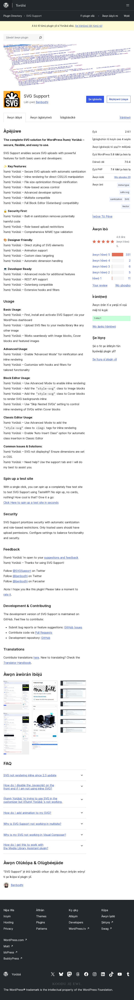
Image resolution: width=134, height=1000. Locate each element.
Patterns (41, 928)
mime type (123, 185)
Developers (76, 922)
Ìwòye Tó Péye (102, 216)
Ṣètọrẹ (107, 922)
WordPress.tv (79, 928)
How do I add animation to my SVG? (27, 813)
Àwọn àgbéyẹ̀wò (41, 117)
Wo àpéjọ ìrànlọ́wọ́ (104, 326)
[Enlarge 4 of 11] (53, 709)
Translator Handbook (17, 662)
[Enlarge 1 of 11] (24, 685)
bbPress (10, 952)
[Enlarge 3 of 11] (53, 685)
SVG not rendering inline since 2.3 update (29, 775)
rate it (7, 594)
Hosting (8, 922)
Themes (41, 916)
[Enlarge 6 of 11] (81, 685)
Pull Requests (43, 632)
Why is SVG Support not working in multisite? (32, 824)
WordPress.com (15, 940)
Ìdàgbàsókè (67, 117)
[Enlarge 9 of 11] (81, 714)
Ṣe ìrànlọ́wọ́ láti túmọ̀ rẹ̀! (88, 25)
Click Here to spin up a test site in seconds (31, 502)
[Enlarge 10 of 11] (81, 723)
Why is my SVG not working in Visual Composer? (34, 835)
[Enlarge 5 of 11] (53, 746)
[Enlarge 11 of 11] (81, 732)
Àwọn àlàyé (14, 117)
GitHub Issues (73, 627)
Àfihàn (40, 910)
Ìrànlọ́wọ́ (125, 117)
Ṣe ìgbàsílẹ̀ (95, 99)
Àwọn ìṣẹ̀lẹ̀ (108, 916)
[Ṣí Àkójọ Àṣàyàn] (128, 5)
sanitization (116, 199)
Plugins (40, 922)
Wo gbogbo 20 (122, 177)
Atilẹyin (73, 916)
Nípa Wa (8, 910)
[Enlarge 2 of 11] (24, 717)
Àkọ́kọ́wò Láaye (118, 99)
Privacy (8, 928)
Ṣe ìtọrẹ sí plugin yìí (104, 359)
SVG (127, 199)
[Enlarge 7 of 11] (81, 693)
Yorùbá (16, 974)
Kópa (104, 910)
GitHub (45, 638)
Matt (8, 946)
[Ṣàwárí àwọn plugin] (40, 37)
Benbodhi (42, 102)
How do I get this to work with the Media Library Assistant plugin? (25, 846)
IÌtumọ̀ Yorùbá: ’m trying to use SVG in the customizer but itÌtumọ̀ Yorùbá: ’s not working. (32, 800)
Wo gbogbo (123, 285)
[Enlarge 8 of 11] (81, 706)
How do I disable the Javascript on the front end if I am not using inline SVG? (28, 787)
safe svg (124, 192)
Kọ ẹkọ (73, 910)
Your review (99, 285)
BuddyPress (13, 958)
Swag (106, 928)
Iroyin (7, 916)
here (36, 657)
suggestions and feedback (61, 557)
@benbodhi (20, 576)
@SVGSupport (22, 571)
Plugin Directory (12, 15)
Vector (125, 206)
